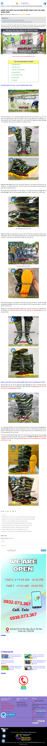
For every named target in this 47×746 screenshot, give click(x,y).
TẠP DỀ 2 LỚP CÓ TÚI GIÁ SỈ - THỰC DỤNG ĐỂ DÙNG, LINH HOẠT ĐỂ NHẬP (18, 517)
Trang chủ (3, 6)
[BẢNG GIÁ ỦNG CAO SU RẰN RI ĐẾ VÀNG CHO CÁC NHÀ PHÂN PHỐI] (23, 3)
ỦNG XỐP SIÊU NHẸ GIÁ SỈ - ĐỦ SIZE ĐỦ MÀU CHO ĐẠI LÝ (15, 529)
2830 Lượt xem (16, 14)
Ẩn (7, 18)
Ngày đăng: (4, 14)
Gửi (43, 550)
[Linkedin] (10, 511)
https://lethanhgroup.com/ (40, 714)
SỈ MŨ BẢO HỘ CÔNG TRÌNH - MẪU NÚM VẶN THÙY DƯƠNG (15, 527)
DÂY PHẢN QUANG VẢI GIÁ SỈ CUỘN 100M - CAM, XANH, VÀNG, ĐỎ (17, 525)
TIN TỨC (8, 6)
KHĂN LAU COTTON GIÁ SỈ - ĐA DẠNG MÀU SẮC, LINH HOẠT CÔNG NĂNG (18, 519)
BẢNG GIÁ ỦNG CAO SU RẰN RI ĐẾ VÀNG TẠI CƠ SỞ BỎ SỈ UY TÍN (17, 21)
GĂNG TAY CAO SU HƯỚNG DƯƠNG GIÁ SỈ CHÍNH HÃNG (14, 521)
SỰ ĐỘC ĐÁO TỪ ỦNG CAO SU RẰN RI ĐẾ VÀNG (13, 20)
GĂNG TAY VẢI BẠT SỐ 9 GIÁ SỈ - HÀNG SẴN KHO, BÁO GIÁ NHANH (17, 531)
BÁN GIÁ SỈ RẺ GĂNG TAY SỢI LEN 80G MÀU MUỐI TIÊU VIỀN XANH (17, 523)
